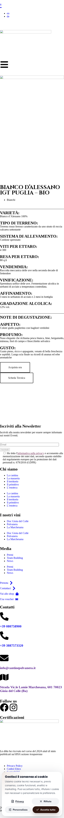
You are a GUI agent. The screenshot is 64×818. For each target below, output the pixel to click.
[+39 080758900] (4, 616)
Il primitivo (13, 484)
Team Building (15, 557)
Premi (10, 554)
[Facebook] (4, 707)
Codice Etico (14, 768)
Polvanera (12, 524)
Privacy (19, 801)
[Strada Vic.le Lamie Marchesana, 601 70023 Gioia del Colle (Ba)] (4, 677)
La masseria (13, 478)
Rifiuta (47, 801)
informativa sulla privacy (30, 453)
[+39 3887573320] (4, 635)
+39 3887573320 (11, 645)
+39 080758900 (11, 626)
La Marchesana (15, 527)
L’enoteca (12, 487)
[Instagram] (13, 707)
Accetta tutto (47, 809)
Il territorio (12, 481)
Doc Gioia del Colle (18, 521)
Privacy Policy (15, 765)
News (10, 560)
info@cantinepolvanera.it (17, 668)
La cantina (12, 475)
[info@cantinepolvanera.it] (4, 658)
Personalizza (20, 809)
